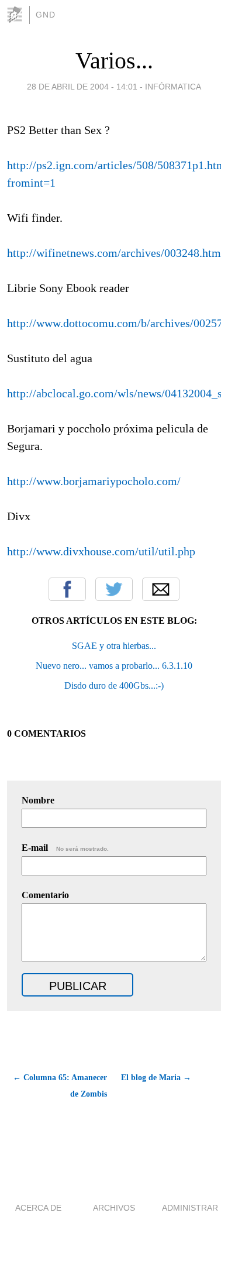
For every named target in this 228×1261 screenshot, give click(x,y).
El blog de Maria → (156, 1077)
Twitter (114, 589)
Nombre (38, 800)
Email (160, 589)
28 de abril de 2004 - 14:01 (82, 86)
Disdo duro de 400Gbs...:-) (114, 685)
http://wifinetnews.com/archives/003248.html (115, 252)
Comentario (45, 895)
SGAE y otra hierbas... (114, 646)
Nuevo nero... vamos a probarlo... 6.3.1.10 (114, 666)
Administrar (190, 1207)
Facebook (67, 589)
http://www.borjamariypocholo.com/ (94, 481)
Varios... (114, 60)
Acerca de (38, 1207)
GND (46, 14)
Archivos (114, 1207)
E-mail (65, 848)
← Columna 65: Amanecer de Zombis (60, 1085)
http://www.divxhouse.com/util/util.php (101, 551)
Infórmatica (173, 86)
